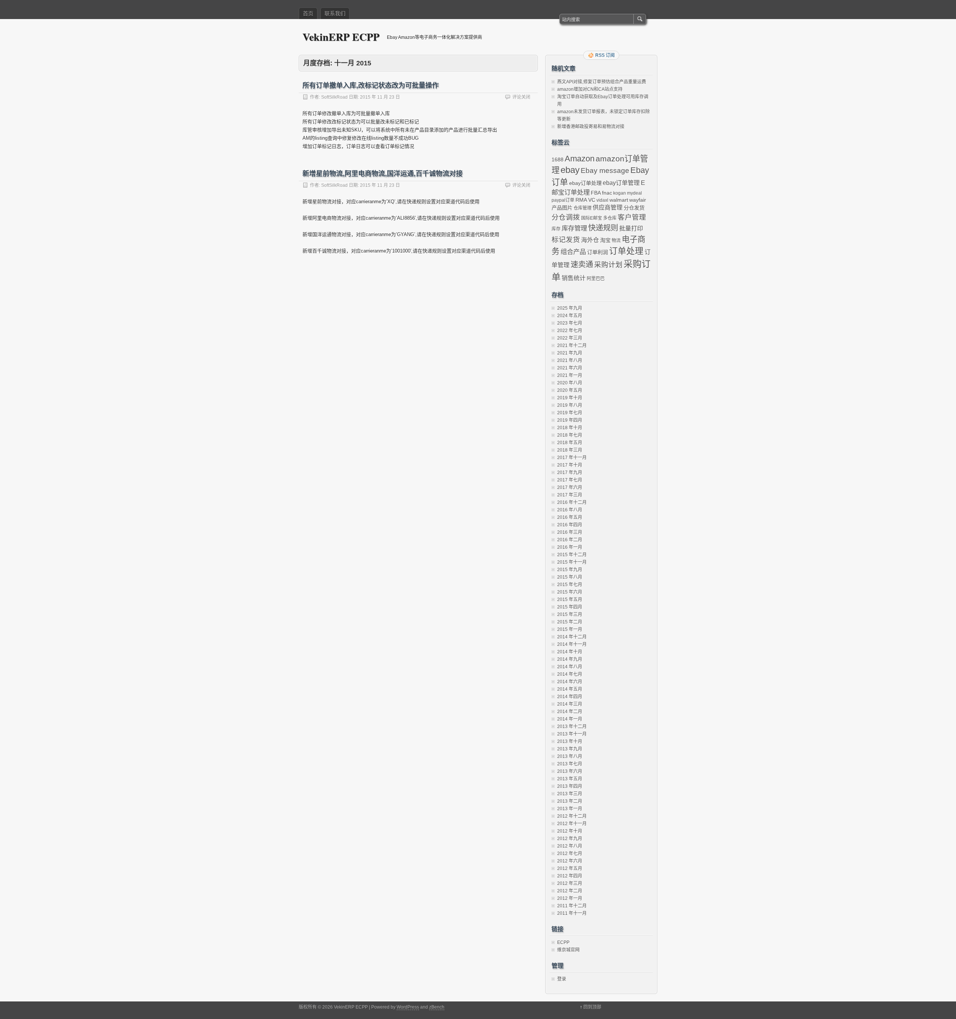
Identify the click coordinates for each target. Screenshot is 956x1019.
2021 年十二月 (572, 345)
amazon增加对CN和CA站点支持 (590, 89)
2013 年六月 (569, 771)
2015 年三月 (569, 614)
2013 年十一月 (572, 734)
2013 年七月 (569, 763)
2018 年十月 (569, 427)
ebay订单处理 (585, 183)
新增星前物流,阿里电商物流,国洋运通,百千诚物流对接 (382, 173)
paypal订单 (563, 200)
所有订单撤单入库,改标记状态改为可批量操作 (370, 85)
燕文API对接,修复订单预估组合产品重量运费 (601, 81)
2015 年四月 (569, 607)
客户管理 (632, 217)
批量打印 (631, 228)
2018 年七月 (569, 435)
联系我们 (335, 13)
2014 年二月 (569, 711)
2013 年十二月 (572, 726)
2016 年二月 (569, 539)
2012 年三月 (569, 883)
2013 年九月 (569, 749)
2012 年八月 (569, 846)
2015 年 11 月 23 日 (380, 97)
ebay (570, 170)
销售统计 (574, 278)
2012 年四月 (569, 876)
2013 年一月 (569, 808)
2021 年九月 (569, 353)
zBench (436, 1007)
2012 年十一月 (572, 823)
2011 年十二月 (572, 905)
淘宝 (605, 240)
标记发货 (566, 240)
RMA (581, 200)
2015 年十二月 (572, 554)
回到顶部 (592, 1007)
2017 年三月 (569, 495)
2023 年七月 (569, 323)
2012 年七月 (569, 853)
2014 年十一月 (572, 644)
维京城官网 (568, 950)
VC (591, 200)
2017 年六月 (569, 487)
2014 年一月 (569, 719)
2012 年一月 (569, 898)
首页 (308, 13)
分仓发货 (634, 208)
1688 (558, 159)
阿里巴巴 (596, 278)
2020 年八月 (569, 382)
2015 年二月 (569, 622)
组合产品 (573, 251)
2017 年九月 (569, 472)
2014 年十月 (569, 651)
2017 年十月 (569, 465)
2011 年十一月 (572, 913)
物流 (616, 240)
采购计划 (608, 265)
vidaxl (602, 200)
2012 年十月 (569, 831)
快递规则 (603, 228)
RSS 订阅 (605, 55)
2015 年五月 (569, 599)
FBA (596, 193)
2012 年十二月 (572, 816)
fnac (607, 193)
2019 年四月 (569, 420)
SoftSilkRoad (334, 97)
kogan (619, 193)
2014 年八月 (569, 666)
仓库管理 (583, 208)
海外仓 (590, 240)
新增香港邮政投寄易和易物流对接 (590, 126)
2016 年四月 (569, 524)
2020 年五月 (569, 390)
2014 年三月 (569, 704)
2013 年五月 (569, 778)
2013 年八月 (569, 756)
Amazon (580, 158)
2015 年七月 (569, 584)
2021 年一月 (569, 375)
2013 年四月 (569, 786)
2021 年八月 (569, 360)
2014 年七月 (569, 674)
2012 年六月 (569, 861)
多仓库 (610, 218)
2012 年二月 (569, 890)
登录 (561, 979)
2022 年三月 (569, 338)
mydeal (634, 193)
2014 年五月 (569, 689)
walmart (618, 200)
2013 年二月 (569, 801)
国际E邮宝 (591, 218)
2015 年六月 (569, 592)
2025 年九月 (569, 308)
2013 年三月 (569, 793)
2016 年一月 (569, 547)
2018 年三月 (569, 450)
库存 (556, 229)
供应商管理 (608, 207)
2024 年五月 (569, 315)
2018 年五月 (569, 442)
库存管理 (574, 228)
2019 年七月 (569, 412)
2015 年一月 (569, 629)
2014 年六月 (569, 681)
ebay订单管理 (621, 183)
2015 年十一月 (572, 562)
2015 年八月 (569, 577)
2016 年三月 (569, 532)
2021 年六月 (569, 368)
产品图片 (562, 208)
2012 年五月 (569, 868)
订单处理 (626, 251)
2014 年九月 (569, 659)
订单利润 (597, 252)
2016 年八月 (569, 509)
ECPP (563, 942)
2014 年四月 (569, 696)
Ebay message (605, 170)
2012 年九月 (569, 838)
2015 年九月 (569, 569)
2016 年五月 (569, 517)
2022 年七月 (569, 330)
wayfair (637, 200)
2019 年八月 (569, 405)
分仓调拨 (566, 217)
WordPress (408, 1007)
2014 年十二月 (572, 636)
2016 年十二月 (572, 502)
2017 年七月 (569, 480)
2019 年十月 (569, 397)
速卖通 (582, 264)
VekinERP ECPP (340, 36)
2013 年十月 (569, 741)
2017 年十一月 (572, 457)
